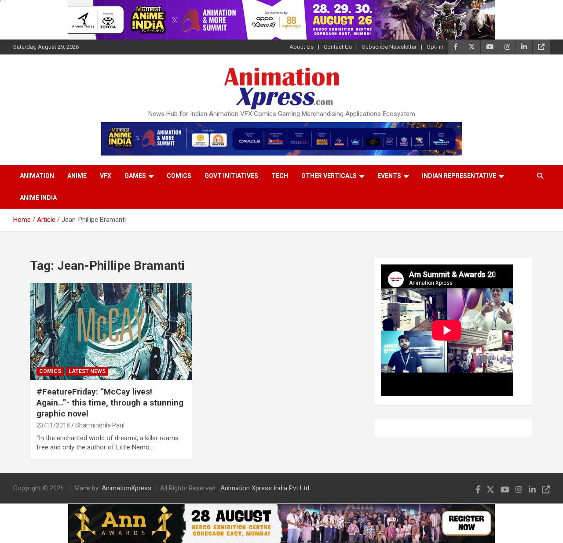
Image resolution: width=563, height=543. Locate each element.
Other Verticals (329, 175)
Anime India (38, 197)
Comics (179, 175)
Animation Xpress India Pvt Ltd (264, 488)
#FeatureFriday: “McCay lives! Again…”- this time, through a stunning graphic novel (110, 402)
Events (389, 175)
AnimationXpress (126, 488)
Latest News (87, 371)
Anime (77, 175)
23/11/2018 (53, 425)
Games (135, 175)
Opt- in (435, 46)
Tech (279, 175)
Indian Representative (459, 175)
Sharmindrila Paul (99, 425)
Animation (37, 175)
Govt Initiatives (231, 175)
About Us (301, 46)
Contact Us (338, 46)
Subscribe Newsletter (389, 46)
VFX (105, 175)
